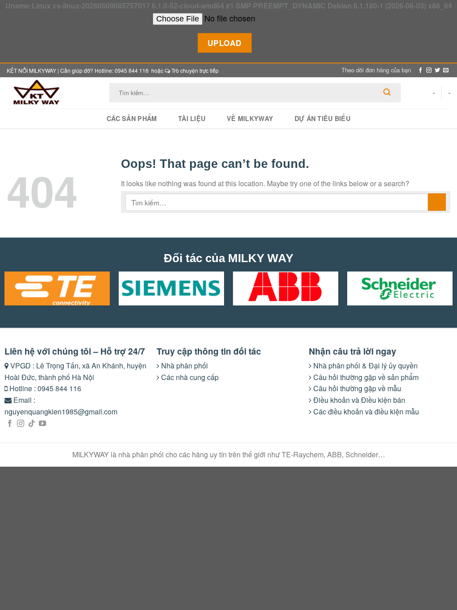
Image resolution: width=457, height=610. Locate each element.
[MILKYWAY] (51, 93)
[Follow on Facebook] (420, 70)
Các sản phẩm (132, 118)
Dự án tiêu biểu (322, 118)
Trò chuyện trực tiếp (194, 70)
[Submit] (387, 92)
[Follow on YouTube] (42, 424)
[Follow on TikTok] (31, 424)
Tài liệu (191, 118)
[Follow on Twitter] (437, 70)
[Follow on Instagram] (429, 70)
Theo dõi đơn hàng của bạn (376, 70)
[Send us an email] (446, 70)
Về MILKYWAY (250, 118)
